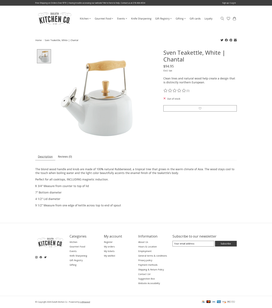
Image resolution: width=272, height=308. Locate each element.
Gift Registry (76, 260)
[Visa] (214, 302)
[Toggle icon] (222, 18)
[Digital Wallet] (231, 302)
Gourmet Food (77, 246)
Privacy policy (145, 260)
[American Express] (219, 302)
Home (38, 40)
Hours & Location (147, 246)
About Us (143, 242)
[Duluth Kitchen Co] (54, 18)
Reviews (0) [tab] (65, 156)
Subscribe (226, 243)
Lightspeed (85, 302)
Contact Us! (144, 274)
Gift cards (195, 18)
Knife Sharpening (141, 18)
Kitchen (73, 242)
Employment (145, 251)
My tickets (109, 251)
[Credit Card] (203, 302)
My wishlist (109, 255)
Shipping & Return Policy (151, 269)
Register (108, 242)
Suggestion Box (146, 278)
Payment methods (148, 264)
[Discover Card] (224, 302)
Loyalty (208, 18)
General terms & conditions (152, 255)
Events (73, 251)
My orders (109, 246)
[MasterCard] (209, 302)
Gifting (73, 264)
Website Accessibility (149, 283)
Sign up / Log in (229, 3)
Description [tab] (45, 156)
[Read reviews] (174, 91)
